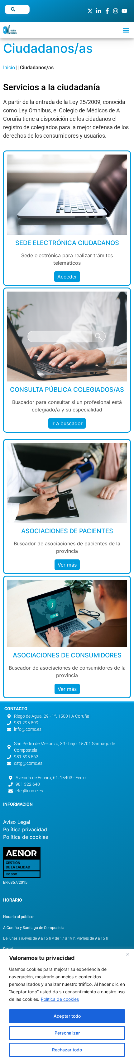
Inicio (9, 68)
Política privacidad (25, 829)
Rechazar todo (67, 1049)
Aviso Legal (16, 822)
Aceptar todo (67, 1016)
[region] (67, 1005)
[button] (126, 30)
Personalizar (67, 1032)
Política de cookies (60, 999)
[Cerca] (127, 954)
